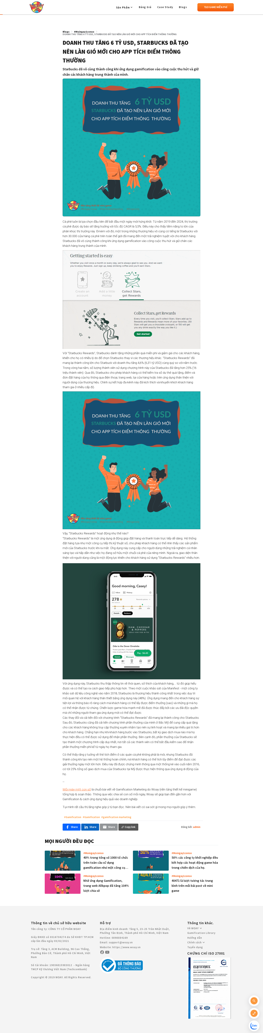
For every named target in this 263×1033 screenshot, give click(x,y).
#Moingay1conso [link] (84, 31)
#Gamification (72, 817)
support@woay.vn (121, 942)
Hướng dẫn (194, 937)
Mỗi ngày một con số (77, 789)
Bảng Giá (145, 7)
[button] (124, 7)
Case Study (165, 7)
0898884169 (120, 937)
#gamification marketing (116, 817)
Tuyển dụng (195, 947)
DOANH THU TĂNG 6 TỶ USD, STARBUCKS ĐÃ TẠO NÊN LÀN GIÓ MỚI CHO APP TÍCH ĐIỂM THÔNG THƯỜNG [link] (120, 34)
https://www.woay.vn (126, 947)
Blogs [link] (66, 31)
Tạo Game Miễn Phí (215, 7)
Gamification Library (201, 933)
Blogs (183, 7)
